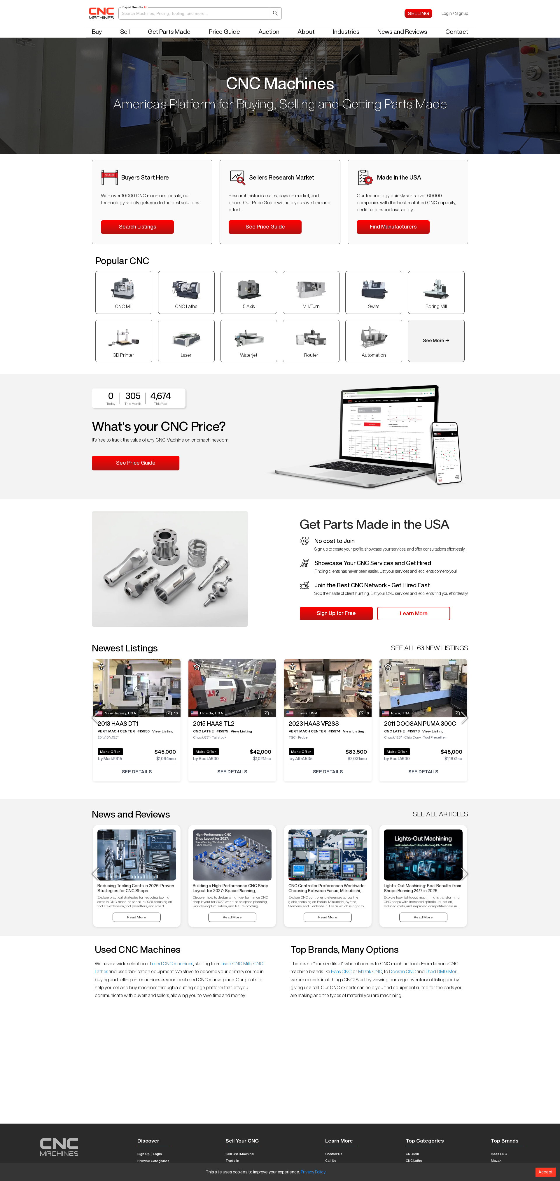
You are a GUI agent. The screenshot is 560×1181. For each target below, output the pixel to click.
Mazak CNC (369, 971)
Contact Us (333, 1153)
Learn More (414, 613)
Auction (268, 32)
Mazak (496, 1160)
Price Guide (224, 32)
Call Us (330, 1160)
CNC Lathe (414, 1160)
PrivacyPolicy (313, 1172)
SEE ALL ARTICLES (440, 814)
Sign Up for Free (336, 613)
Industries (346, 32)
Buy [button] (97, 32)
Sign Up (143, 1154)
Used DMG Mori (441, 971)
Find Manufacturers (393, 226)
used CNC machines (172, 963)
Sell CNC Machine (239, 1153)
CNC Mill (412, 1153)
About (306, 32)
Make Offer (110, 751)
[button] (200, 13)
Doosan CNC (402, 971)
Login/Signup (455, 13)
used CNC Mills (235, 963)
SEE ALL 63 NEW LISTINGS (429, 648)
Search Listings (137, 226)
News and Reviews (402, 32)
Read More (136, 917)
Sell (125, 32)
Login (157, 1154)
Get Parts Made (169, 32)
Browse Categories (153, 1160)
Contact (456, 32)
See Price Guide (265, 226)
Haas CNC (341, 971)
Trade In (232, 1160)
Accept (545, 1172)
